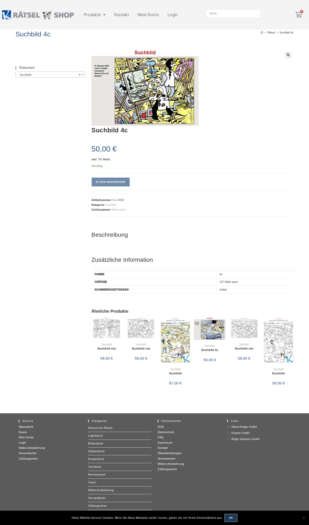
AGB (161, 426)
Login (173, 14)
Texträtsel (94, 466)
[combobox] (50, 74)
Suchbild (111, 204)
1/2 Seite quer (228, 281)
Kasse (23, 432)
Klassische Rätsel (100, 427)
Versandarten (28, 453)
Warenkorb (26, 426)
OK (231, 517)
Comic (92, 482)
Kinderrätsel (96, 459)
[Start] (261, 32)
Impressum (165, 442)
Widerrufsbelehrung (32, 447)
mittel (223, 289)
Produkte (92, 14)
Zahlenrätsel (96, 451)
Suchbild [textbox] (49, 74)
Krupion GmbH (240, 433)
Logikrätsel (95, 435)
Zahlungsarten (28, 458)
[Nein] (304, 518)
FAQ (161, 437)
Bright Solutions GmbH (245, 439)
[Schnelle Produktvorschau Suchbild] (189, 324)
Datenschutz (166, 432)
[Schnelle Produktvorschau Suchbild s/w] (120, 324)
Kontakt (121, 14)
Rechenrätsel (97, 474)
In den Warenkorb (110, 182)
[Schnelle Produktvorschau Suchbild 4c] (223, 324)
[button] (288, 55)
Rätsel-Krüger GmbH (244, 426)
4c (221, 274)
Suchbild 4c (286, 32)
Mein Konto (148, 14)
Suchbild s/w (106, 348)
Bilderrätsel (118, 209)
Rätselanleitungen (170, 453)
